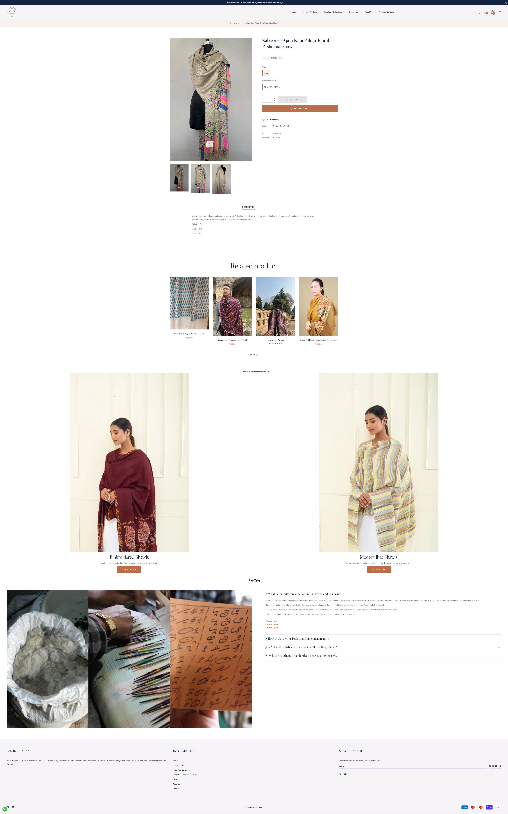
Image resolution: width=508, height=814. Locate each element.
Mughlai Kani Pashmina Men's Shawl (232, 340)
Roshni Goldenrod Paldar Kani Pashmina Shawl (318, 340)
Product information (270, 80)
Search (175, 760)
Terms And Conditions (181, 770)
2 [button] (254, 355)
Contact (176, 788)
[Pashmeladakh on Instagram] (340, 774)
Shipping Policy (179, 765)
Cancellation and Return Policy (185, 774)
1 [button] (251, 355)
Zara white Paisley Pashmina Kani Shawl (189, 333)
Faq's (175, 779)
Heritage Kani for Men (275, 340)
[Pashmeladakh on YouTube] (345, 774)
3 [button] (257, 355)
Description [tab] (248, 207)
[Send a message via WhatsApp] (5, 809)
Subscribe (495, 766)
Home (232, 23)
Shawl (266, 73)
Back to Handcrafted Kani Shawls (255, 372)
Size (264, 67)
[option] (189, 311)
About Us (176, 784)
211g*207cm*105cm (272, 87)
